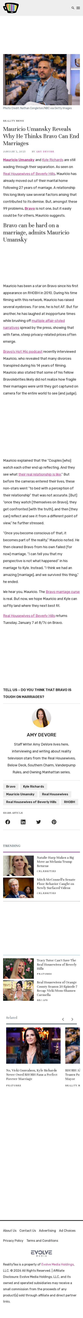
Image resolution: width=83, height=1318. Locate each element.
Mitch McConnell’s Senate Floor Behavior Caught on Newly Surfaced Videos (56, 884)
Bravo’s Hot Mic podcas (22, 351)
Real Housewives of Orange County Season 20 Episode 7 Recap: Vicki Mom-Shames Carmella (57, 988)
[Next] (72, 1019)
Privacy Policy (13, 1241)
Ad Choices (67, 1230)
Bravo (30, 208)
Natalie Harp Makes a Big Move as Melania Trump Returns (55, 862)
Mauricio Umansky (19, 160)
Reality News (13, 120)
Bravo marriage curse (63, 592)
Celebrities (46, 871)
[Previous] (63, 1019)
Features (44, 973)
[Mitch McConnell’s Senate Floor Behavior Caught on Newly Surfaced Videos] (18, 888)
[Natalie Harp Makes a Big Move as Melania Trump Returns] (18, 866)
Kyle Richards (52, 160)
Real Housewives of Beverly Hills (29, 174)
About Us (9, 1230)
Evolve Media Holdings (58, 1264)
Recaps (42, 1000)
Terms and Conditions (42, 1241)
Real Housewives (55, 794)
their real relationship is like (39, 474)
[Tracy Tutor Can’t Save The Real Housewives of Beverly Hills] (18, 968)
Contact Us (27, 1230)
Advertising (47, 1230)
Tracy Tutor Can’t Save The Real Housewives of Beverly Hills (57, 964)
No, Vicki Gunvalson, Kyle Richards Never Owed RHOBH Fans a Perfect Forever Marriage (31, 1074)
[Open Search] (72, 8)
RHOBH (69, 802)
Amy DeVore (45, 151)
